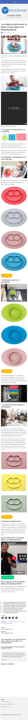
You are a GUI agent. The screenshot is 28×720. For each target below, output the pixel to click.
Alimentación (10, 621)
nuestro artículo (11, 586)
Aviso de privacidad (5, 701)
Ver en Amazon (7, 275)
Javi (4, 32)
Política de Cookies (5, 706)
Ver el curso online (8, 577)
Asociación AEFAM (14, 15)
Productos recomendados (7, 623)
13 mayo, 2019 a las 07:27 (7, 649)
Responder (4, 659)
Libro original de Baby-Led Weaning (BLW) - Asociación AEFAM (13, 647)
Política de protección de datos (8, 704)
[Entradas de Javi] (2, 32)
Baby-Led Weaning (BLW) (12, 62)
